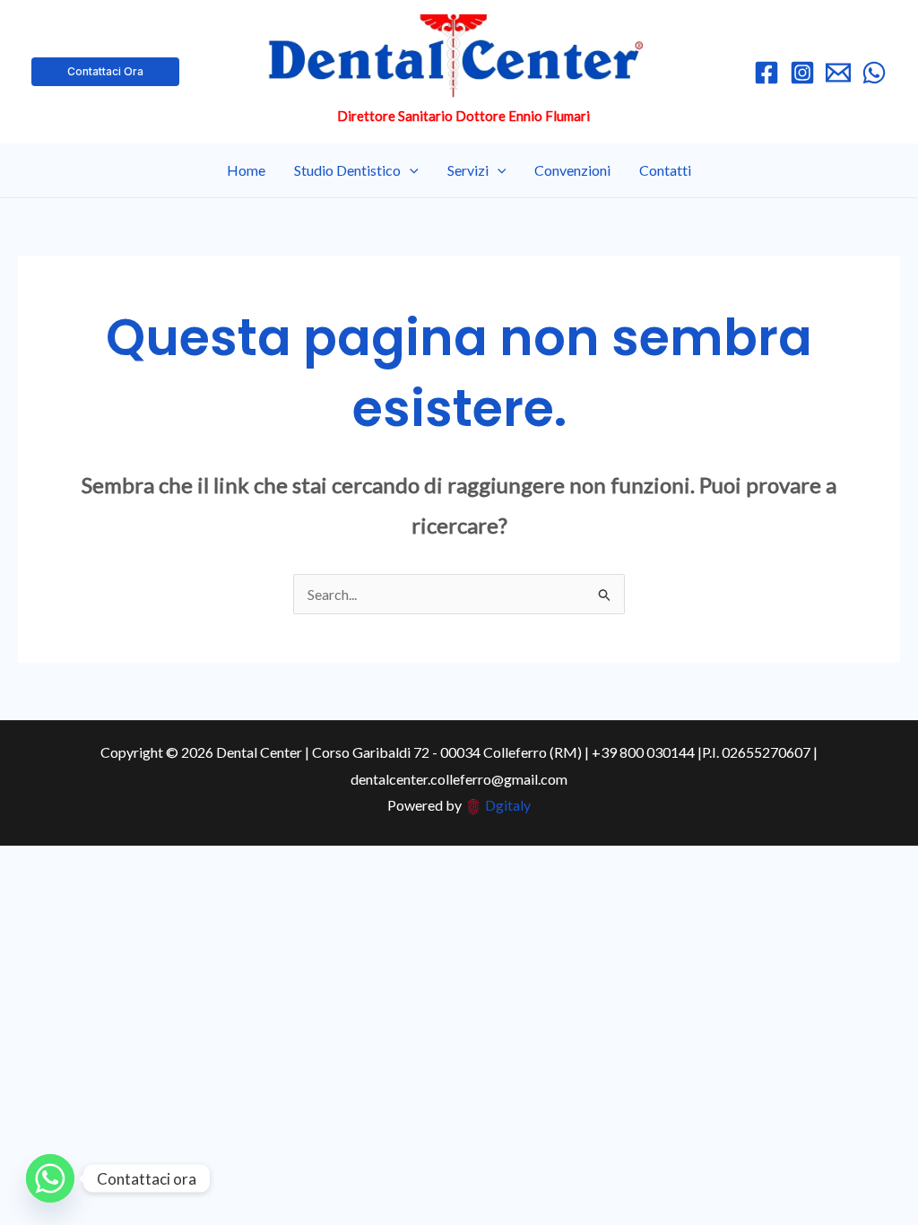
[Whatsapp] (50, 1178)
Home (246, 169)
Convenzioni (572, 169)
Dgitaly (508, 804)
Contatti (665, 169)
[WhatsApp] (874, 72)
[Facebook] (766, 72)
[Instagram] (802, 72)
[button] (105, 71)
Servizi (468, 169)
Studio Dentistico (347, 169)
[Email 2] (838, 72)
